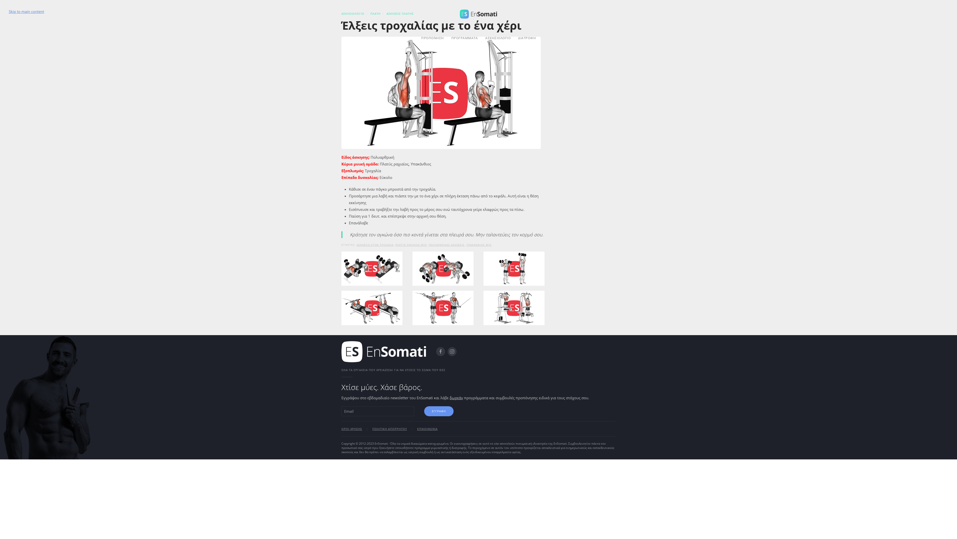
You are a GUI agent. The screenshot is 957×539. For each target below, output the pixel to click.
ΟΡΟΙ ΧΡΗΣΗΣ (351, 429)
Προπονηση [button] (432, 38)
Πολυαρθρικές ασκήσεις (447, 245)
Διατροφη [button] (527, 38)
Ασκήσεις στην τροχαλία (375, 245)
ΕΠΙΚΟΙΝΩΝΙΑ (427, 429)
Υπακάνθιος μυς (479, 245)
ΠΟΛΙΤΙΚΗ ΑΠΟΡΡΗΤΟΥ (389, 429)
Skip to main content (26, 11)
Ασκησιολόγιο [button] (498, 38)
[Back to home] (478, 13)
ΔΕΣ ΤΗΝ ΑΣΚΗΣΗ (372, 283)
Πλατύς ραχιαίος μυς (411, 245)
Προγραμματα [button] (464, 38)
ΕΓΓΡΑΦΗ (439, 411)
